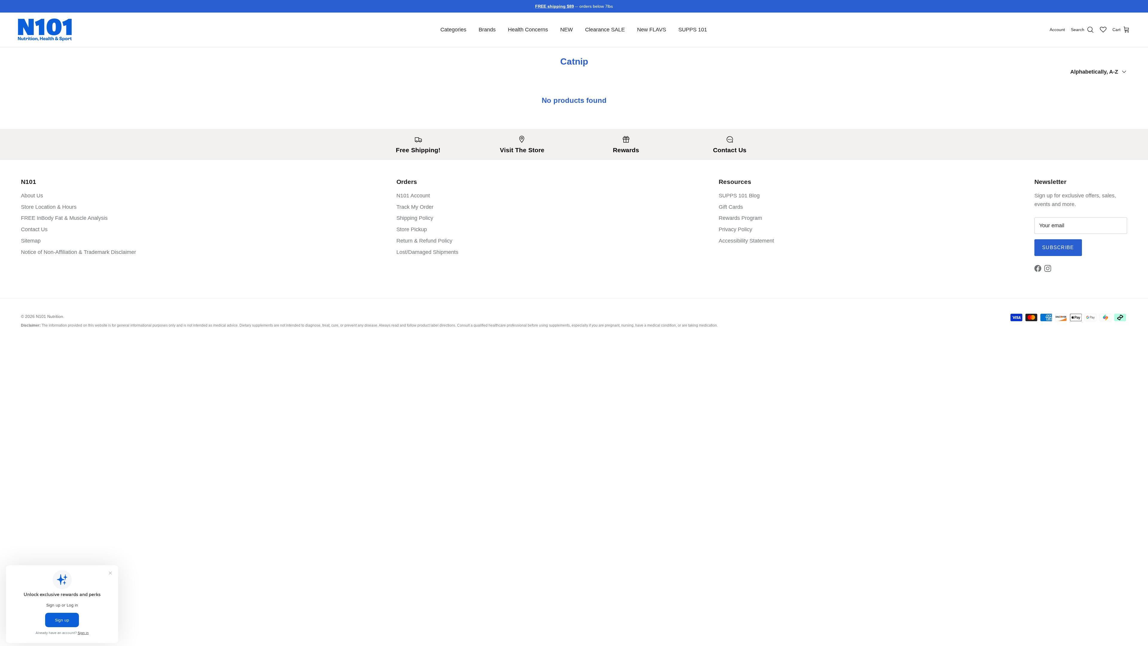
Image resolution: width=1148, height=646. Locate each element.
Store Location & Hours (49, 207)
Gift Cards (731, 207)
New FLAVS (651, 30)
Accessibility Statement (746, 241)
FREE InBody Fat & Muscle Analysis (64, 218)
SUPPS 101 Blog (739, 196)
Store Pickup (411, 229)
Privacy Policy (735, 229)
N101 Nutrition (49, 316)
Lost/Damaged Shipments (427, 252)
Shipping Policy (414, 218)
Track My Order (414, 207)
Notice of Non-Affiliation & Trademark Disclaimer (78, 252)
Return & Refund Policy (424, 241)
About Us (32, 196)
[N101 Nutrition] (45, 30)
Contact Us (34, 229)
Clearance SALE (605, 30)
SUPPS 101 (692, 30)
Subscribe (1058, 247)
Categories (453, 30)
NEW (566, 30)
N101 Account (413, 196)
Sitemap (31, 241)
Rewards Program (740, 218)
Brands (487, 30)
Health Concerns (528, 30)
